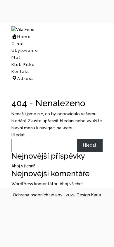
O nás (18, 44)
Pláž (16, 57)
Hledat (18, 135)
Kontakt (20, 71)
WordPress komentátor (34, 183)
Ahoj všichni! (23, 166)
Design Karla (89, 195)
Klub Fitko (23, 64)
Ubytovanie (24, 50)
